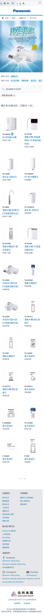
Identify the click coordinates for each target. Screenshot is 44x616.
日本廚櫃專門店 (8, 567)
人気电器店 (6, 534)
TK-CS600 (6, 174)
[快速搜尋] (12, 3)
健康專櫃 (5, 547)
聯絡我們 (23, 504)
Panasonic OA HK (33, 578)
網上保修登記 (25, 501)
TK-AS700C (6, 243)
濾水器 (33, 80)
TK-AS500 (28, 243)
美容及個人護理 (8, 514)
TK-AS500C (28, 280)
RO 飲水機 (15, 80)
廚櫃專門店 (6, 541)
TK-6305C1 (28, 386)
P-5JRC (27, 456)
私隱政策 (27, 603)
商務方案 (5, 521)
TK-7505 (5, 353)
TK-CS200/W (29, 207)
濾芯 (40, 80)
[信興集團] (22, 594)
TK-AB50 (5, 207)
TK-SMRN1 (7, 134)
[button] (17, 3)
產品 (14, 18)
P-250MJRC (6, 423)
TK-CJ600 (5, 280)
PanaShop (6, 537)
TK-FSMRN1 (29, 174)
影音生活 (5, 497)
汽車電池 (5, 517)
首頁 (7, 18)
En (8, 3)
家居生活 (5, 504)
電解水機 (25, 80)
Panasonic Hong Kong (11, 561)
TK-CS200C (28, 423)
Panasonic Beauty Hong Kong (13, 564)
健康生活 (22, 18)
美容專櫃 (5, 544)
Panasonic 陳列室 (9, 531)
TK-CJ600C (28, 353)
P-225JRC (6, 456)
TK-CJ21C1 (6, 386)
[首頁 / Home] (22, 10)
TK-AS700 (28, 134)
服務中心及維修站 (26, 497)
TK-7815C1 (28, 316)
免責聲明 (17, 603)
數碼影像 (5, 501)
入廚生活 (5, 507)
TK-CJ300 (5, 316)
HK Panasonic (31, 575)
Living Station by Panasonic (13, 582)
